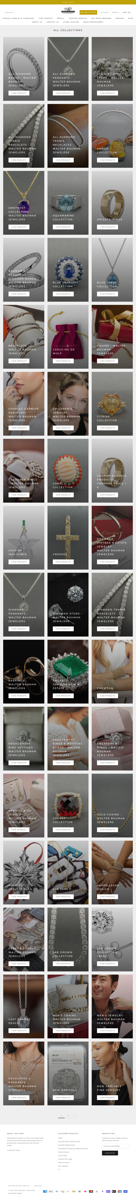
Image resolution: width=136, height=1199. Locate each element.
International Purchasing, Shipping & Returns (73, 1149)
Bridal (61, 18)
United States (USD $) (18, 1186)
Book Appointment (94, 22)
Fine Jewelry (46, 18)
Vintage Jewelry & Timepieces (18, 18)
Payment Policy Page (65, 1159)
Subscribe (110, 1153)
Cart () (126, 12)
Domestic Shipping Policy (66, 1145)
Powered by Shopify (15, 1193)
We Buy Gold (68, 2)
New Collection (63, 1166)
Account (105, 12)
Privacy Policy (62, 1156)
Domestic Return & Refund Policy (69, 1142)
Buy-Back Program (101, 18)
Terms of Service (63, 1152)
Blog (131, 18)
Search (115, 12)
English (9, 12)
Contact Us (53, 22)
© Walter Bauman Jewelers (21, 1190)
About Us (37, 22)
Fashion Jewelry (78, 18)
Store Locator (71, 22)
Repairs (120, 18)
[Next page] (74, 1115)
